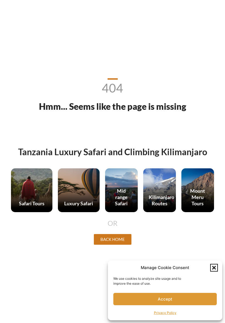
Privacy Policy (165, 313)
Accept (165, 299)
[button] (214, 267)
